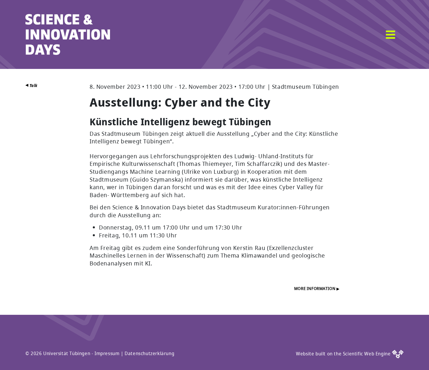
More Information (315, 288)
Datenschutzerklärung (149, 353)
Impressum (107, 353)
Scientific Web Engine (367, 353)
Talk (33, 85)
